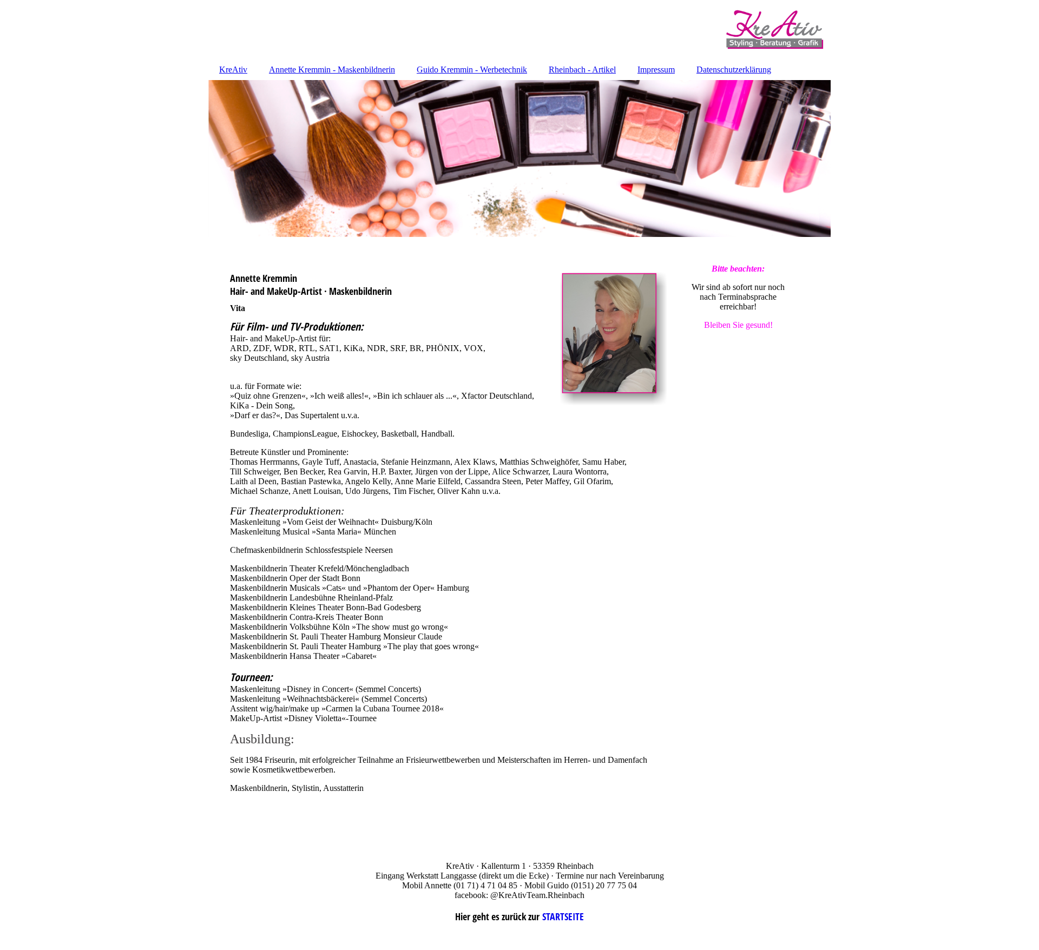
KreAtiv (233, 69)
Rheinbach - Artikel (582, 69)
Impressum (656, 69)
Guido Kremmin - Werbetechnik (472, 69)
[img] (519, 30)
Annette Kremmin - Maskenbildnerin (332, 69)
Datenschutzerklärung (733, 69)
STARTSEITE (563, 916)
